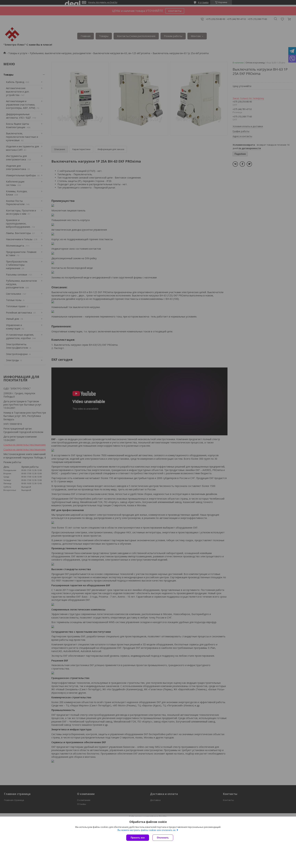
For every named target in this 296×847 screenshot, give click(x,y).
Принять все (138, 837)
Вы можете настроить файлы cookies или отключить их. (147, 830)
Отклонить (163, 837)
